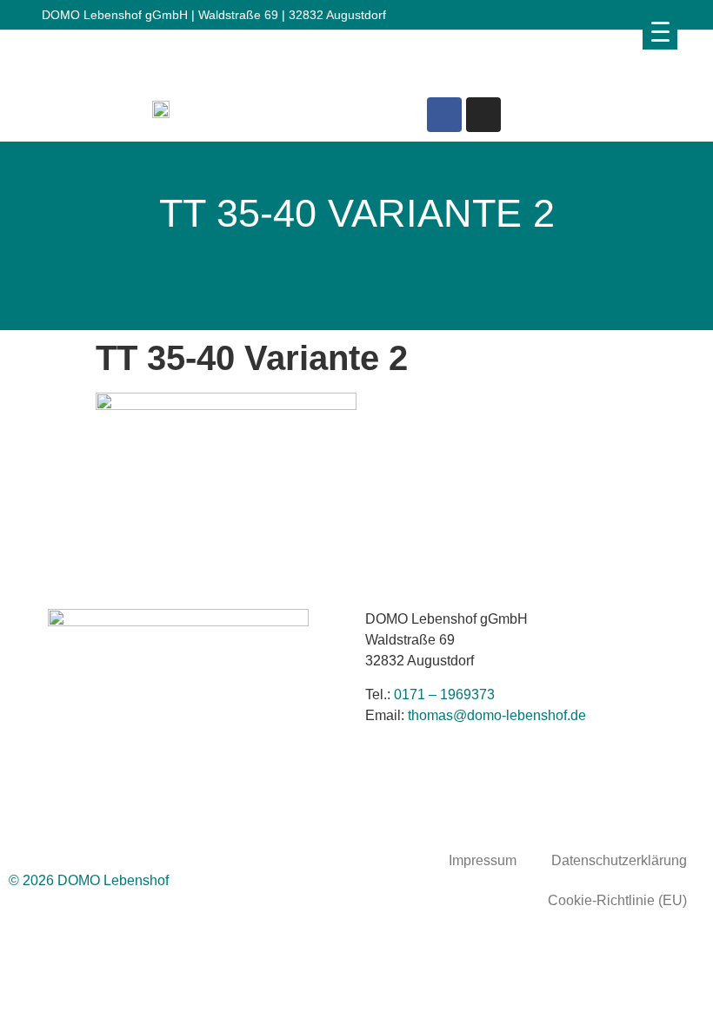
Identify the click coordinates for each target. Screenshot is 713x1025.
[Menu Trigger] (660, 31)
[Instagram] (483, 114)
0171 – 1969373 (444, 694)
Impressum (482, 860)
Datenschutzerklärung (619, 860)
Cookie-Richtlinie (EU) (617, 900)
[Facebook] (444, 114)
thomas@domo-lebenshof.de (497, 715)
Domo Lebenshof (116, 307)
